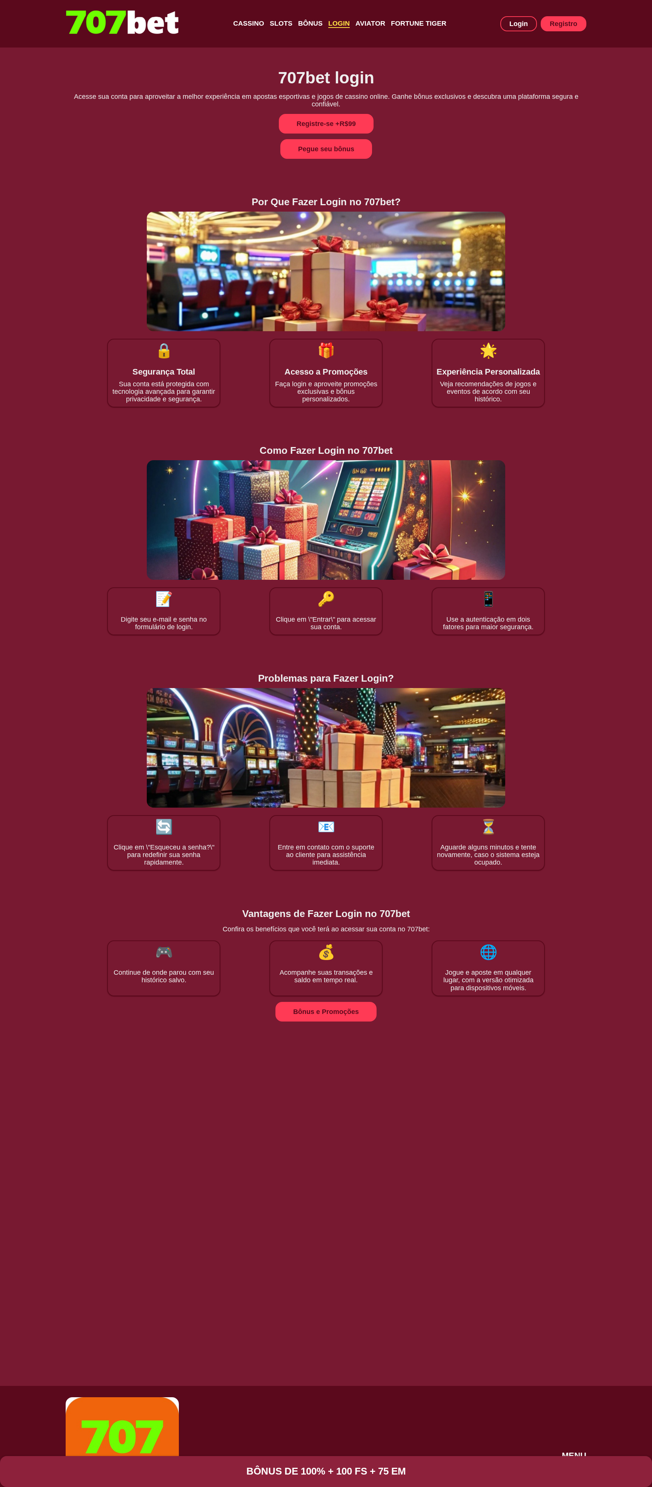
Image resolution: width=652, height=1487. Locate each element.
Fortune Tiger (418, 23)
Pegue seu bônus (326, 149)
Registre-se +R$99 (326, 124)
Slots (281, 23)
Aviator (370, 23)
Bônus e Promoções (326, 1011)
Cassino (248, 23)
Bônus (310, 23)
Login (339, 23)
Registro (563, 24)
